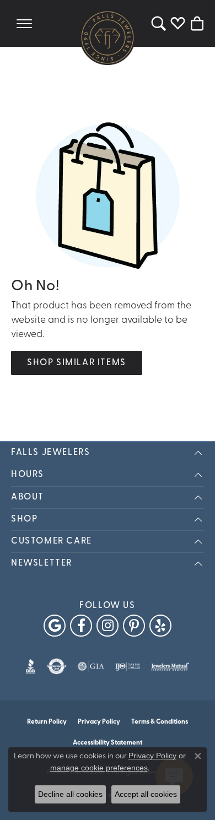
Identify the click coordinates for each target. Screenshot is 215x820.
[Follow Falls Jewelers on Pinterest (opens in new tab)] (134, 626)
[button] (158, 23)
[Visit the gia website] (91, 666)
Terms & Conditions (159, 722)
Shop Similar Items (76, 363)
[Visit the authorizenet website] (56, 666)
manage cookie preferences (99, 767)
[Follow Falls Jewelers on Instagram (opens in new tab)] (107, 626)
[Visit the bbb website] (30, 666)
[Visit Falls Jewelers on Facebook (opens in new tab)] (81, 626)
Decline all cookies (70, 794)
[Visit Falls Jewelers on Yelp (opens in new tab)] (160, 626)
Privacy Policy (99, 722)
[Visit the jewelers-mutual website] (170, 666)
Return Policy (47, 722)
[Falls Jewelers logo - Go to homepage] (107, 37)
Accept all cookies (146, 794)
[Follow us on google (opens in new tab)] (55, 626)
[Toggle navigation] (24, 23)
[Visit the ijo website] (127, 666)
